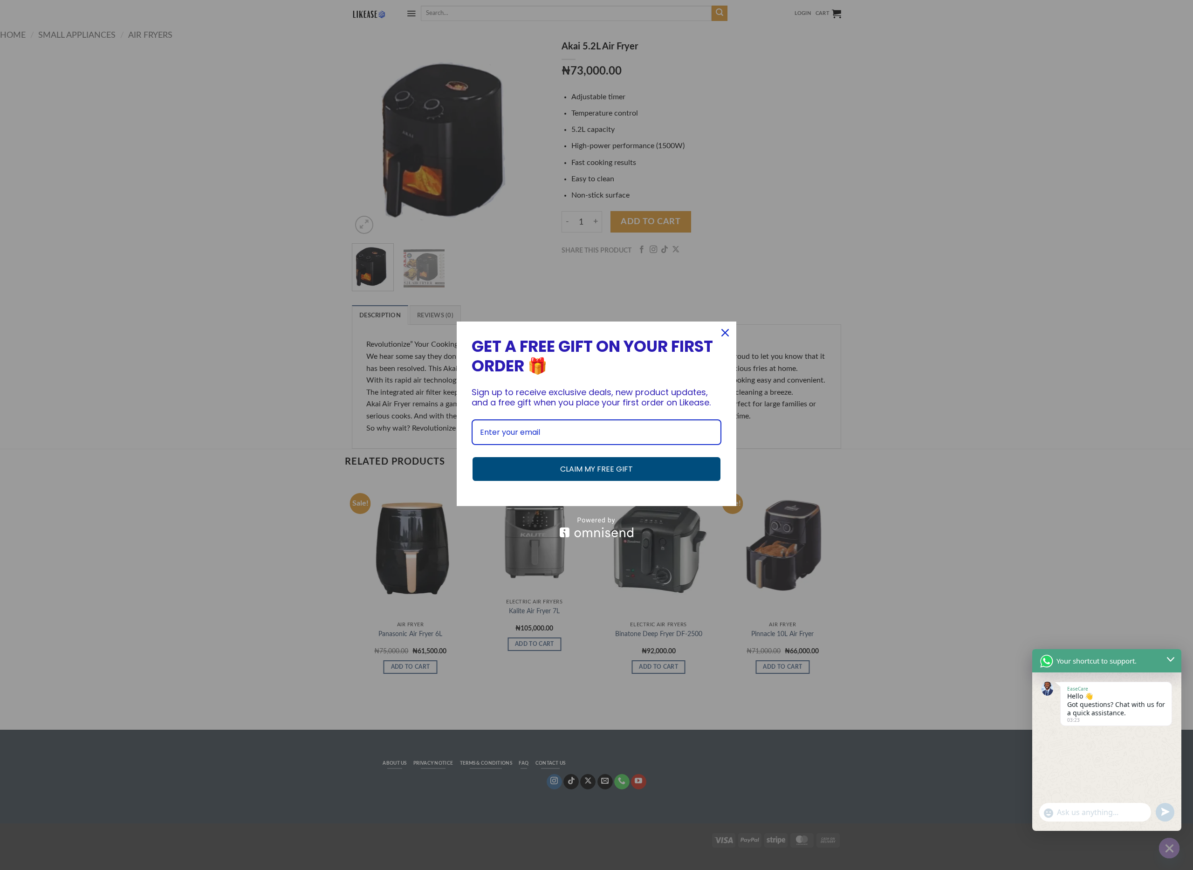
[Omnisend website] (596, 527)
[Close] (725, 333)
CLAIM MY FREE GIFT (596, 469)
